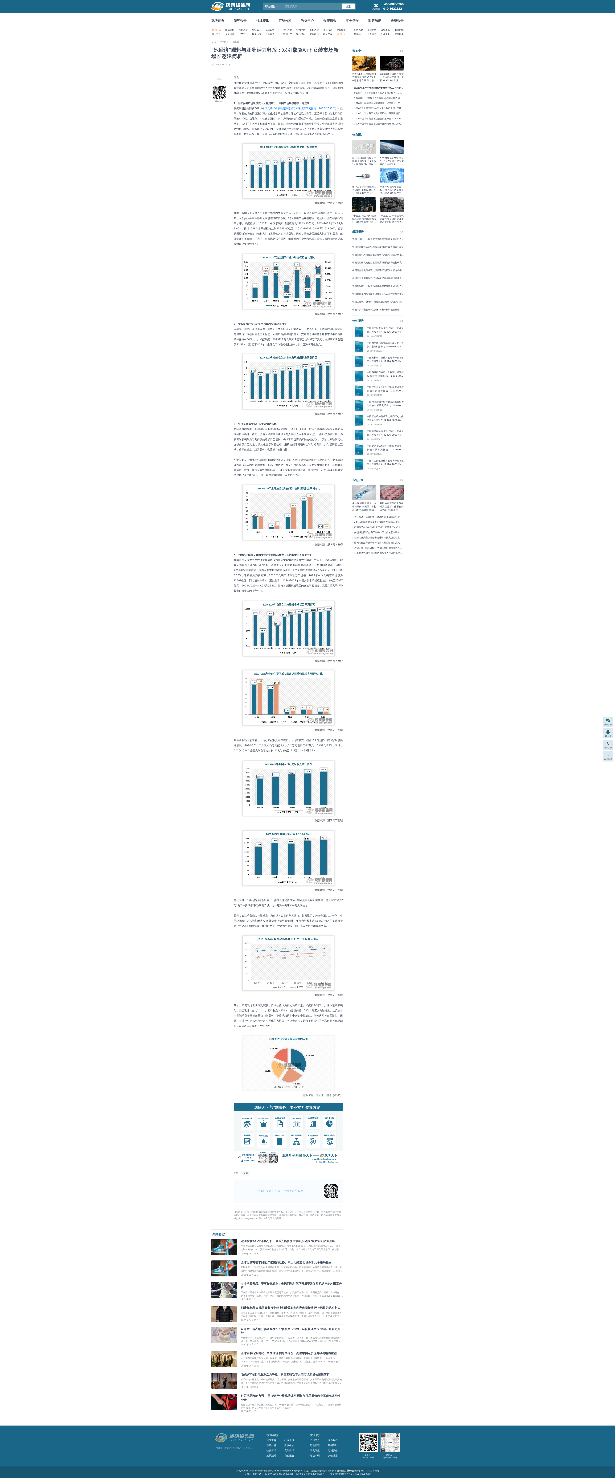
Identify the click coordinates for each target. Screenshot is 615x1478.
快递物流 (256, 34)
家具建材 (300, 34)
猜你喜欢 (218, 1234)
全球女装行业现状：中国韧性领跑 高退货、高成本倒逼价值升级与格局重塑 (289, 1353)
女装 (245, 1173)
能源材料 (229, 29)
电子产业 (327, 34)
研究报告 (240, 20)
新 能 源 (216, 29)
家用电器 (314, 34)
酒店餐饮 (358, 34)
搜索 (348, 6)
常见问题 (315, 1450)
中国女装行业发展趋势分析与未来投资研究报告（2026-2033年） (300, 108)
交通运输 (229, 34)
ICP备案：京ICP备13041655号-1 (311, 1474)
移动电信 (300, 29)
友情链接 (333, 1455)
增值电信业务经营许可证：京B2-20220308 (350, 1474)
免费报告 (397, 20)
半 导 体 (341, 34)
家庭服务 (399, 34)
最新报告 (358, 231)
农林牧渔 (270, 34)
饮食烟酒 (371, 34)
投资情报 (330, 20)
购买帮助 (333, 1445)
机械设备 (270, 29)
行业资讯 (262, 20)
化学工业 (256, 29)
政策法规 (374, 20)
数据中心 (307, 20)
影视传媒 (341, 29)
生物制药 (371, 29)
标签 (236, 1173)
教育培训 (327, 29)
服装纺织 (399, 29)
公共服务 (385, 34)
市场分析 (285, 20)
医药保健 (358, 29)
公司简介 (315, 1440)
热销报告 (358, 320)
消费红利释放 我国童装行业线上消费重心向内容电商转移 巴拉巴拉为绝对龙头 (290, 1307)
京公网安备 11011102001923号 (364, 1470)
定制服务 (333, 1450)
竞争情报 (352, 20)
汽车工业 (243, 34)
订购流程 (315, 1445)
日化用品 (385, 29)
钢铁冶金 (243, 29)
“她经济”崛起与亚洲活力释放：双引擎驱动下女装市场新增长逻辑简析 (285, 1374)
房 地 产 (287, 34)
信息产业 (287, 29)
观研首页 (217, 20)
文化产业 (314, 29)
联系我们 (333, 1440)
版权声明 (315, 1455)
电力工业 (216, 34)
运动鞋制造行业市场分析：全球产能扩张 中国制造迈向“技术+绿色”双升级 (288, 1241)
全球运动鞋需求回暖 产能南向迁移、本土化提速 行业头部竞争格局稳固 (286, 1262)
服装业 (236, 41)
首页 (213, 41)
